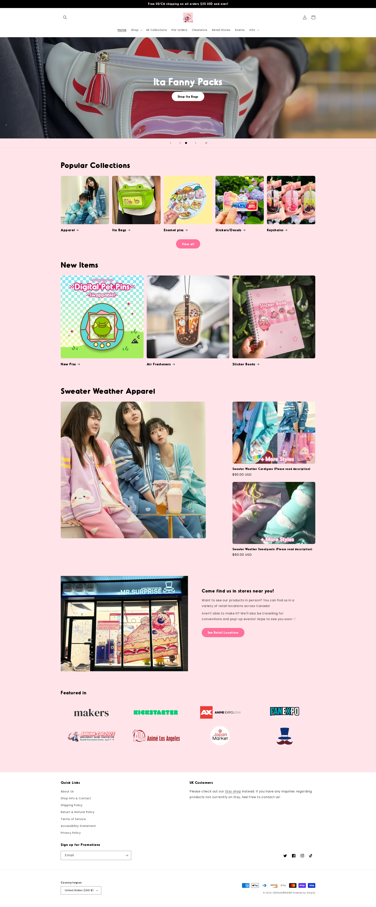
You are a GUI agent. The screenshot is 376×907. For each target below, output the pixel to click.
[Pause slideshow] (205, 143)
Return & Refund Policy (77, 812)
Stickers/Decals (228, 230)
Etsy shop (233, 791)
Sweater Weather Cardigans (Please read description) (271, 469)
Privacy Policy (71, 833)
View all (188, 244)
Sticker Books (243, 364)
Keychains (275, 230)
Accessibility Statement (78, 826)
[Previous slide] (170, 143)
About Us (67, 791)
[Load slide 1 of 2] (180, 143)
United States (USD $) (79, 890)
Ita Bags (119, 230)
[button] (65, 17)
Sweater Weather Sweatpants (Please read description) (272, 549)
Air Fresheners (159, 364)
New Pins (68, 364)
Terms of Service (73, 819)
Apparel (68, 230)
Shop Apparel (188, 96)
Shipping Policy (72, 805)
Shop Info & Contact (76, 798)
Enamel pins (174, 230)
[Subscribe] (126, 855)
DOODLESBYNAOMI (282, 892)
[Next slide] (195, 143)
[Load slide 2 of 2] (186, 143)
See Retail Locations (223, 632)
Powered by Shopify (304, 892)
